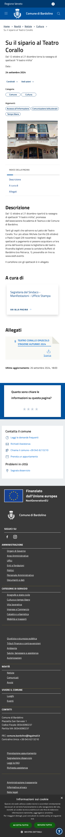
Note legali (12, 792)
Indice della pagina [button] (19, 169)
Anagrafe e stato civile (18, 595)
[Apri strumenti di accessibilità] (59, 831)
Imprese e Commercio (18, 609)
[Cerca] (58, 13)
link (32, 818)
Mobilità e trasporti (17, 619)
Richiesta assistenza (17, 768)
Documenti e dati (15, 580)
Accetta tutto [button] (20, 825)
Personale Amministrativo (20, 575)
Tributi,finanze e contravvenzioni (24, 643)
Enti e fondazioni (15, 565)
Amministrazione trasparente (22, 782)
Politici (10, 570)
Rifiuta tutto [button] (44, 825)
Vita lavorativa (14, 604)
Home (7, 26)
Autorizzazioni (14, 658)
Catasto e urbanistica (18, 614)
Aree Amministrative (17, 556)
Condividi (10, 81)
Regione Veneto (14, 4)
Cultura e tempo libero (18, 599)
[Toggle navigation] (6, 13)
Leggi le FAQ (13, 763)
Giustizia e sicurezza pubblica (22, 638)
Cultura (40, 26)
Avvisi (10, 682)
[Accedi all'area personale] (53, 4)
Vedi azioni (26, 81)
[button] (32, 831)
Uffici (9, 560)
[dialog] (32, 816)
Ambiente (12, 648)
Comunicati (13, 677)
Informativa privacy (17, 787)
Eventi (10, 701)
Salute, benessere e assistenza (22, 653)
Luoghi (10, 696)
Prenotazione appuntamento (21, 753)
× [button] (61, 798)
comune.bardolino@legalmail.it (23, 735)
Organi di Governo (16, 551)
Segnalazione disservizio (19, 758)
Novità (17, 26)
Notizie (28, 26)
